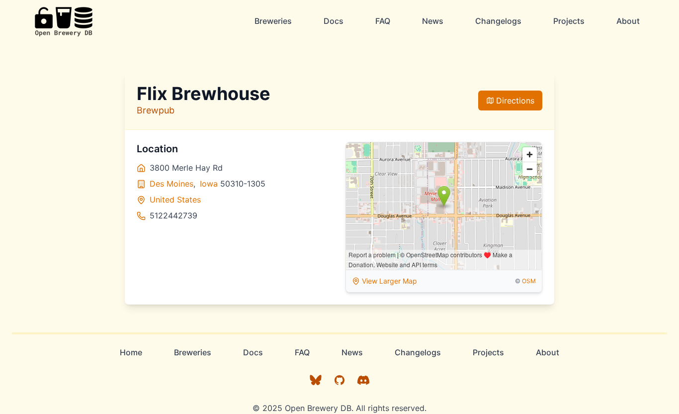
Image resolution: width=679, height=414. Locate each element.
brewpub (155, 110)
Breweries (273, 21)
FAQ (382, 21)
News (432, 21)
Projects (569, 21)
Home (131, 352)
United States (175, 200)
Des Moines (171, 184)
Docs (333, 21)
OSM (529, 281)
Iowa (209, 184)
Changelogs (498, 21)
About (628, 21)
